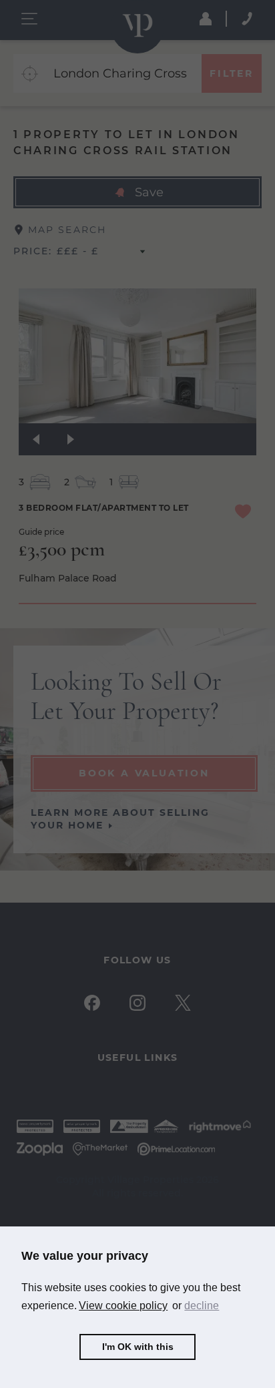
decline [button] (201, 1305)
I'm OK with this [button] (138, 1346)
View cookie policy (123, 1305)
